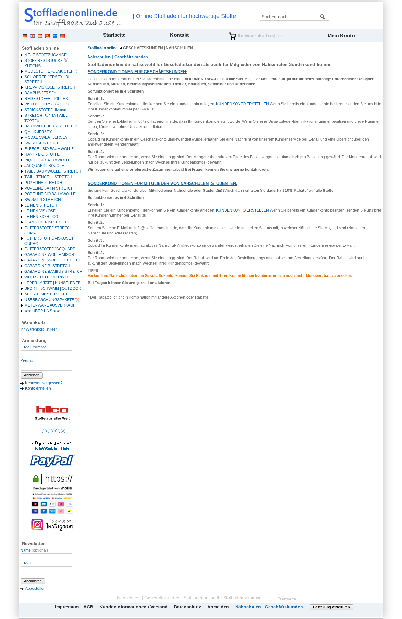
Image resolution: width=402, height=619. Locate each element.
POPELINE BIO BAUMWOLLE (50, 194)
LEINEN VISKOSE (40, 211)
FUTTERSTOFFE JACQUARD (50, 249)
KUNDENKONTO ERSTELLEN (242, 104)
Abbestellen (35, 588)
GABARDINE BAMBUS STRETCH (53, 271)
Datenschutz (187, 606)
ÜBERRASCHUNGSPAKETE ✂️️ (52, 300)
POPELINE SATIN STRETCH (49, 188)
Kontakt (179, 35)
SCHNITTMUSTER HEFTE (47, 294)
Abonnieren (32, 581)
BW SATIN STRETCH (42, 199)
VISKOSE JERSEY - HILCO (47, 104)
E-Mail (25, 563)
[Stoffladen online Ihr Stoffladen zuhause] (71, 18)
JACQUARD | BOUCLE (44, 166)
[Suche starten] (323, 16)
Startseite (114, 35)
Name (34, 550)
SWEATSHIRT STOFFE (44, 143)
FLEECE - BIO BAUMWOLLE (49, 149)
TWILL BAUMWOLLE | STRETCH (52, 171)
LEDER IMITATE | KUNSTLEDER (52, 283)
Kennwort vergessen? (43, 383)
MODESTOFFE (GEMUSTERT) (50, 71)
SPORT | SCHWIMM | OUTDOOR (52, 288)
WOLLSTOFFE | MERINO (46, 277)
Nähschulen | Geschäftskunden (118, 57)
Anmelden (31, 375)
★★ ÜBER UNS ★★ (42, 311)
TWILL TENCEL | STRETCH (48, 177)
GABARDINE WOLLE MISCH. (49, 254)
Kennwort (28, 361)
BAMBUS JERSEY (40, 93)
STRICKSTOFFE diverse (45, 110)
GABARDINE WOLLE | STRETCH (53, 260)
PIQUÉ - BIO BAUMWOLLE (47, 160)
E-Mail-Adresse (33, 347)
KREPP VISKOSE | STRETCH (49, 87)
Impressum (67, 606)
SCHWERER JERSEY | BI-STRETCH (47, 79)
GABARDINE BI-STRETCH (47, 266)
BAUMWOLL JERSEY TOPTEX (51, 126)
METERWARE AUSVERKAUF (49, 305)
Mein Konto (341, 35)
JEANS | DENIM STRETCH (47, 222)
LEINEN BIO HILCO (41, 216)
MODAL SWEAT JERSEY (46, 137)
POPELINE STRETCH (43, 182)
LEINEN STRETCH (40, 205)
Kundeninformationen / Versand (134, 606)
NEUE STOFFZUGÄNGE (45, 55)
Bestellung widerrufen (331, 607)
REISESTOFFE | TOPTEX (46, 98)
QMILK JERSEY (38, 132)
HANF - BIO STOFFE (42, 154)
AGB (88, 606)
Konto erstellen (38, 388)
